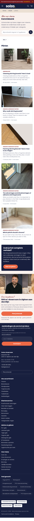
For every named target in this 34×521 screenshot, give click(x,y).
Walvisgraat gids (6, 438)
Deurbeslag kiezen (6, 445)
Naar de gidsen (10, 266)
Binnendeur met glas (8, 490)
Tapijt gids (4, 433)
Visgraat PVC (6, 480)
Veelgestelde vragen (7, 421)
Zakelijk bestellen (6, 464)
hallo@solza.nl (5, 367)
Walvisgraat (16, 480)
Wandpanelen (5, 386)
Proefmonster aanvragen (8, 403)
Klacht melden (5, 418)
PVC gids (4, 428)
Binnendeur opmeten (7, 442)
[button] (28, 6)
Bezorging (4, 411)
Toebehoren (5, 394)
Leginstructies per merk (8, 447)
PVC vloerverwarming (21, 483)
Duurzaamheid (5, 469)
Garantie (4, 416)
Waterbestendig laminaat (10, 487)
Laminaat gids (5, 430)
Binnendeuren (5, 384)
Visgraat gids (5, 435)
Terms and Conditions (7, 514)
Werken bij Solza (6, 467)
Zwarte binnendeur (25, 487)
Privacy (17, 514)
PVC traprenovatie (26, 493)
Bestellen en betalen (7, 408)
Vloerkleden (4, 391)
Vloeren (3, 381)
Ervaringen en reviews (7, 459)
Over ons (4, 455)
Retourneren (5, 413)
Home (4, 11)
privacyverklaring (6, 334)
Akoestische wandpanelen (10, 493)
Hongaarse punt (7, 483)
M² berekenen (5, 440)
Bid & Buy (4, 462)
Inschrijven (17, 344)
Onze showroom (6, 457)
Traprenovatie (5, 389)
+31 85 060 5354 (6, 365)
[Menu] (2, 6)
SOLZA (10, 11)
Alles (5, 40)
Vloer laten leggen (6, 406)
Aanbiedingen (5, 396)
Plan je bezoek (17, 314)
